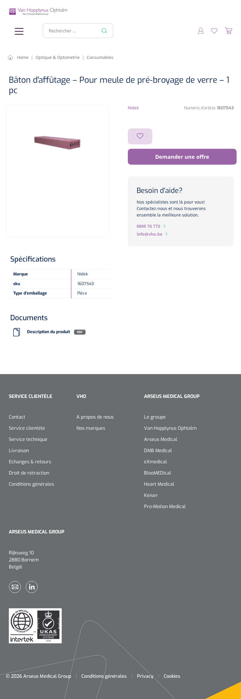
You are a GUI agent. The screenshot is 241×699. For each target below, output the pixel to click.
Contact (17, 417)
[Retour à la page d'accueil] (17, 11)
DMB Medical (158, 450)
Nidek (133, 108)
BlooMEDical (157, 473)
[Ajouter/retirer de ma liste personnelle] (140, 136)
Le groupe (155, 417)
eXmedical (155, 462)
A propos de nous (95, 417)
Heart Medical (159, 484)
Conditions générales (31, 484)
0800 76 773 (148, 226)
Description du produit (48, 332)
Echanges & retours (30, 462)
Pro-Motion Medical (165, 506)
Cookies (172, 676)
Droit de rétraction (29, 473)
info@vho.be (149, 234)
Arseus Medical (160, 439)
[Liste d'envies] (210, 31)
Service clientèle (27, 428)
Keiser (151, 495)
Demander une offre (182, 156)
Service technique (28, 439)
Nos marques (90, 428)
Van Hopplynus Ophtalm (170, 428)
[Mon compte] (197, 31)
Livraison (19, 450)
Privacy (145, 676)
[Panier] (224, 31)
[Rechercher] (104, 31)
